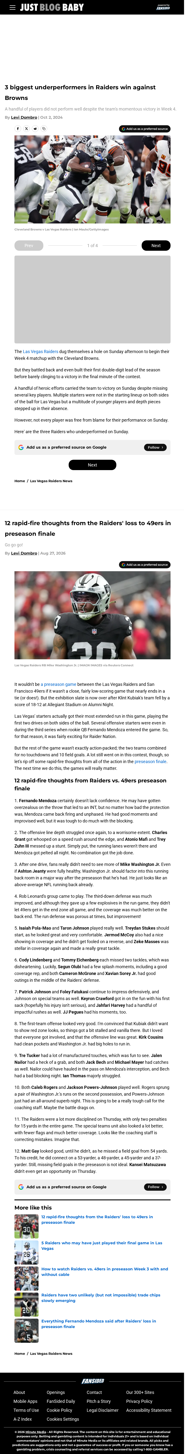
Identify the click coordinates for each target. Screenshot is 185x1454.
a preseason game (58, 684)
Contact (94, 1392)
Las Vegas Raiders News (51, 481)
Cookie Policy (59, 1410)
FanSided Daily (61, 1401)
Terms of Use (26, 1410)
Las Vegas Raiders (40, 351)
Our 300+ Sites (140, 1392)
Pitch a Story (99, 1401)
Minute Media (36, 1432)
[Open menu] (12, 7)
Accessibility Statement (149, 1410)
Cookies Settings (63, 1419)
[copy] (43, 128)
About (19, 1392)
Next (156, 245)
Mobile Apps (25, 1401)
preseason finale (150, 761)
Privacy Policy (139, 1401)
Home (19, 481)
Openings (56, 1392)
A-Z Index (22, 1419)
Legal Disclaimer (103, 1410)
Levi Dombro (24, 117)
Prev (29, 245)
